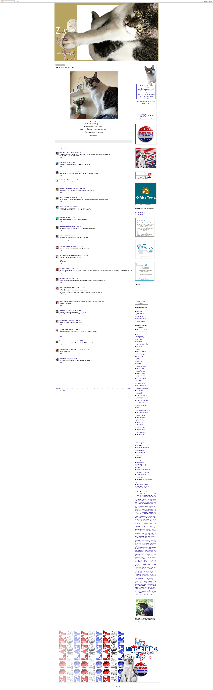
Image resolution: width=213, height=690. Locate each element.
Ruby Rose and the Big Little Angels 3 (68, 349)
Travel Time (153, 588)
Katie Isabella (62, 358)
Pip (152, 572)
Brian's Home (139, 346)
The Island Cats (140, 419)
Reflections (137, 576)
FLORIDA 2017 (152, 526)
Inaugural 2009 (138, 540)
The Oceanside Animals (65, 340)
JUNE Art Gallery (147, 544)
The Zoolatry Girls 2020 (144, 587)
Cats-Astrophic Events (141, 351)
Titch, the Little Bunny (141, 481)
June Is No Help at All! (146, 551)
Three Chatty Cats (140, 426)
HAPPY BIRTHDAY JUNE (147, 532)
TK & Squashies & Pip (141, 429)
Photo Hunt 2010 (148, 570)
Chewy (141, 516)
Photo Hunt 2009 (139, 570)
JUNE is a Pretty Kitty (143, 548)
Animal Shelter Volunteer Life (143, 337)
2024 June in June (63, 142)
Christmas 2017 (143, 517)
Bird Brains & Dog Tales (141, 449)
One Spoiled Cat (140, 402)
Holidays (143, 534)
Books (143, 513)
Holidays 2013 (153, 536)
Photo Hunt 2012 (144, 571)
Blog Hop (151, 512)
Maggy (149, 557)
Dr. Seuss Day (143, 522)
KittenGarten (137, 557)
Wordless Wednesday (148, 592)
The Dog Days (150, 584)
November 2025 (152, 563)
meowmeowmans (63, 226)
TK (145, 588)
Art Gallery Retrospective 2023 (148, 509)
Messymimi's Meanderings (142, 388)
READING (154, 575)
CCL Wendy (62, 268)
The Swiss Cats (139, 424)
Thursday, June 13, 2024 (72, 358)
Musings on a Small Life (141, 395)
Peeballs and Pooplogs (141, 405)
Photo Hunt (153, 568)
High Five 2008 (143, 533)
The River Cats (139, 422)
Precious (138, 409)
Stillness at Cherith (140, 415)
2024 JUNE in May (139, 500)
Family (146, 523)
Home (94, 388)
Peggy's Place (153, 567)
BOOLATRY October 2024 (145, 515)
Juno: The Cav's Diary (141, 459)
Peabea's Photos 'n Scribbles (143, 469)
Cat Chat (138, 349)
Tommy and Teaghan (141, 431)
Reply (60, 157)
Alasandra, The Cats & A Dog (143, 332)
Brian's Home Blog (63, 320)
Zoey (152, 594)
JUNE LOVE (153, 551)
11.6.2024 (137, 493)
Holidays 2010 (141, 536)
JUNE (154, 543)
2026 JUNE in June (148, 503)
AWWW (136, 512)
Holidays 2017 (153, 537)
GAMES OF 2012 (150, 529)
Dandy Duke (139, 455)
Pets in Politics (138, 568)
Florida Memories (139, 527)
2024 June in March (151, 499)
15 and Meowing (140, 327)
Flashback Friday (140, 313)
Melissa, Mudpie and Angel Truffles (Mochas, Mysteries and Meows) (75, 301)
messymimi (62, 278)
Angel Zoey (144, 506)
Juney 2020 (138, 555)
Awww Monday (142, 512)
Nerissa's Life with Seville (142, 400)
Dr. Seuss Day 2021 (150, 522)
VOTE (155, 590)
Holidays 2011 (147, 536)
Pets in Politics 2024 (146, 568)
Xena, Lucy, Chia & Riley (142, 487)
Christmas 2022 (138, 519)
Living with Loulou (140, 383)
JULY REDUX (149, 543)
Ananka (138, 334)
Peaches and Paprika (141, 404)
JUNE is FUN (141, 550)
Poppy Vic (137, 575)
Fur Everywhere (140, 370)
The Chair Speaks (140, 417)
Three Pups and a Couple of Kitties (144, 479)
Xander (142, 594)
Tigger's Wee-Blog (140, 427)
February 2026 (139, 525)
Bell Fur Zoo (139, 341)
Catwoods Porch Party (141, 354)
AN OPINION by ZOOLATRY (150, 505)
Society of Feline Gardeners (141, 579)
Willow (155, 591)
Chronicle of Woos (140, 454)
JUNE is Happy (148, 550)
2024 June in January (145, 498)
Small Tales (139, 471)
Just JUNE (150, 555)
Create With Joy (153, 519)
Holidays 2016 (146, 537)
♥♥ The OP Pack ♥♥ (63, 329)
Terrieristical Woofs (140, 476)
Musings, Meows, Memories (142, 397)
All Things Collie (140, 442)
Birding (146, 512)
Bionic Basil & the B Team (142, 344)
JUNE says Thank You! (140, 553)
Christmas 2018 (152, 517)
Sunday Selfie (152, 581)
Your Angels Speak (140, 434)
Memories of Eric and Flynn (65, 188)
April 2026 (140, 507)
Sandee (61, 235)
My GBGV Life (139, 467)
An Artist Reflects (140, 445)
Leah (60, 217)
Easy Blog (138, 457)
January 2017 (147, 540)
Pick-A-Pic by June (147, 572)
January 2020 (138, 541)
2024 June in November (150, 500)
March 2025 (143, 558)
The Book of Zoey (150, 582)
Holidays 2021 (152, 539)
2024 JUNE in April (151, 495)
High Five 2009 (152, 533)
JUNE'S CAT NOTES (145, 554)
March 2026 (148, 558)
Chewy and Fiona (147, 516)
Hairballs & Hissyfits (140, 373)
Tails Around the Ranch (64, 246)
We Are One (150, 591)
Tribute (136, 590)
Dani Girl (138, 358)
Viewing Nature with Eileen (142, 486)
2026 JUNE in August (151, 502)
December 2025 (139, 520)
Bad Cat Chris (139, 339)
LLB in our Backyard (141, 465)
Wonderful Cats (139, 592)
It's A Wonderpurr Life (141, 378)
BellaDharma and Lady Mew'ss (143, 343)
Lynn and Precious (63, 171)
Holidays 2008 (148, 534)
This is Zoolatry (141, 588)
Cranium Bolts (139, 356)
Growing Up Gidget (140, 371)
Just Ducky (138, 380)
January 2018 (153, 540)
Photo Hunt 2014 (138, 572)
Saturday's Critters (140, 320)
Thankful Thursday (140, 321)
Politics (139, 574)
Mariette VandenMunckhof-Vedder (67, 287)
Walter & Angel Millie (64, 197)
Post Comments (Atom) (67, 390)
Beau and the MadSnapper (142, 447)
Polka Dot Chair (145, 574)
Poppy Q (138, 407)
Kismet (154, 555)
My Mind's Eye (62, 206)
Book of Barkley (140, 450)
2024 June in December (141, 496)
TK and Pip (148, 588)
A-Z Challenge (140, 505)
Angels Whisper (140, 336)
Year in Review (147, 594)
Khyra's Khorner (140, 460)
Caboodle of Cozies (140, 348)
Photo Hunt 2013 (152, 571)
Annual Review (150, 506)
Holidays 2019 (145, 539)
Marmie (152, 558)
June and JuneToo (139, 544)
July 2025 (144, 543)
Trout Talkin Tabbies (141, 432)
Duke (60, 162)
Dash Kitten (139, 359)
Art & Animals (151, 507)
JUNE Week (138, 554)
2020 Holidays (143, 493)
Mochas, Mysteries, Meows (142, 392)
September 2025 (152, 578)
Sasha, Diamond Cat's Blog (142, 412)
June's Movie (153, 554)
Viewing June (149, 590)
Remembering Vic (140, 212)
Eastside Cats (62, 179)
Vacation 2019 (142, 590)
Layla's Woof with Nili (141, 462)
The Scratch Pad (143, 585)
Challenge (137, 516)
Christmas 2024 (146, 519)
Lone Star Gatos (140, 387)
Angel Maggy (138, 506)
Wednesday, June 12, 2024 (76, 152)
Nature (140, 563)
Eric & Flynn (139, 363)
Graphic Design (140, 214)
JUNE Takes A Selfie (151, 553)
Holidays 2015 (138, 537)
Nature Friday (139, 316)
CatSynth (138, 353)
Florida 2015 (146, 526)
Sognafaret (138, 414)
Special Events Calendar (141, 581)
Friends (152, 528)
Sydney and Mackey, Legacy (142, 472)
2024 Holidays (143, 495)
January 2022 (145, 541)
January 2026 (138, 543)
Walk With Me (144, 591)
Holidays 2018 (138, 539)
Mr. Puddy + (139, 393)
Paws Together (147, 567)
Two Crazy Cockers (140, 482)
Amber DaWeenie (140, 443)
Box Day (154, 515)
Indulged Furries (140, 376)
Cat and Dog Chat (140, 452)
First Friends (153, 525)
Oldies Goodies (146, 564)
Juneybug (144, 555)
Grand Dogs (148, 530)
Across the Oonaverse (141, 331)
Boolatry (146, 513)
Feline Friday (139, 311)
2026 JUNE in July (139, 503)
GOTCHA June (142, 530)
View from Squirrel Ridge (142, 484)
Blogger (119, 686)
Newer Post (58, 388)
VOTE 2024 (137, 591)
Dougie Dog (148, 520)
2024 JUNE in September (141, 502)
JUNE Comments (144, 546)
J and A (143, 540)
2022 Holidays (150, 493)
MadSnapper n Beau (64, 152)
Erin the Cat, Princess (141, 365)
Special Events (152, 579)
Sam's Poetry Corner (141, 318)
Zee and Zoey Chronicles (142, 436)
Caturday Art (139, 309)
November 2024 (145, 563)
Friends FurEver (140, 368)
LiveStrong (143, 557)
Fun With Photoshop (142, 529)
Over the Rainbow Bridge (145, 565)
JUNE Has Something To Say (145, 547)
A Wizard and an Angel (141, 329)
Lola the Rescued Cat (141, 385)
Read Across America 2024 (146, 575)
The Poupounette (140, 420)
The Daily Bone (139, 477)
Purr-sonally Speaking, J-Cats (143, 410)
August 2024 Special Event (142, 510)
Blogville (139, 513)
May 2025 (140, 560)
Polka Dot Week (152, 574)
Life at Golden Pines (141, 464)
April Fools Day (145, 507)
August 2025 (153, 510)
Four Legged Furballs (141, 366)
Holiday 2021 (138, 534)
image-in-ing (139, 314)
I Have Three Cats (140, 375)
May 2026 (146, 560)
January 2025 (152, 541)
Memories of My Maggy (140, 561)
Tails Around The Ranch (141, 474)
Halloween (140, 532)
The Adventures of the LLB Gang (67, 255)
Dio (144, 520)
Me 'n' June (153, 560)
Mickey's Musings (63, 310)
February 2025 (152, 523)
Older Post (129, 388)
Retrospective (144, 577)
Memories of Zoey (149, 561)
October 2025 (138, 564)
